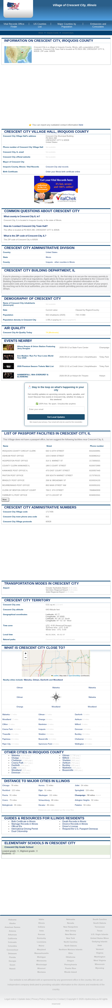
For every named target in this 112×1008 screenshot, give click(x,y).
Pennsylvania (70, 964)
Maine (41, 946)
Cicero (5, 800)
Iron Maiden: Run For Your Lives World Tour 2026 (35, 357)
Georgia (12, 961)
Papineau (6, 739)
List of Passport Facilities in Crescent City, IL (47, 433)
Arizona (12, 931)
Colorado (12, 942)
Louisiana (41, 942)
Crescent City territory (27, 600)
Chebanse (79, 739)
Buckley (78, 734)
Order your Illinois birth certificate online (63, 172)
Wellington (79, 744)
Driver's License (70, 826)
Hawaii (12, 968)
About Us (51, 999)
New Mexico (70, 934)
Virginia (99, 953)
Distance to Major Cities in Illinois (37, 781)
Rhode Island (70, 972)
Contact (61, 999)
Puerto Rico (70, 968)
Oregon (70, 961)
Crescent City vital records (57, 167)
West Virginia (100, 960)
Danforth (44, 680)
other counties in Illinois (64, 262)
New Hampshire (70, 927)
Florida (12, 957)
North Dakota (70, 946)
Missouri (41, 968)
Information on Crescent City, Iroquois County (48, 40)
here (81, 125)
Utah (100, 945)
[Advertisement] (56, 93)
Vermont (100, 949)
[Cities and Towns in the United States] (15, 6)
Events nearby (18, 341)
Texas (99, 931)
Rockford (6, 790)
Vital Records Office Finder (14, 25)
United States (51, 252)
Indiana (41, 927)
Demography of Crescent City (32, 298)
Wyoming (99, 968)
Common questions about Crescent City (42, 211)
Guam (12, 965)
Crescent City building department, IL (39, 270)
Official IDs (16, 826)
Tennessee (100, 927)
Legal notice (10, 999)
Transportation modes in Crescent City (41, 583)
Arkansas (12, 935)
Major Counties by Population (67, 25)
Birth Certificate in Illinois (23, 821)
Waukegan (43, 795)
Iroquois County (52, 33)
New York (70, 938)
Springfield (79, 790)
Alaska (12, 923)
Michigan (41, 957)
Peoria (5, 795)
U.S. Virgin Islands (99, 934)
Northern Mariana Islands (70, 949)
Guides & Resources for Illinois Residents (44, 818)
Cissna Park (7, 729)
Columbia (12, 946)
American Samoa (12, 927)
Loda (13, 768)
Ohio (70, 953)
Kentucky (41, 938)
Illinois (41, 33)
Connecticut (12, 950)
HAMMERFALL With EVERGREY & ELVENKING (32, 376)
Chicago (5, 785)
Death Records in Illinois (74, 821)
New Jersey (70, 931)
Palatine (78, 805)
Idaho (41, 919)
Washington (99, 957)
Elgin (41, 790)
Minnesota (41, 961)
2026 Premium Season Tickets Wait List (35, 366)
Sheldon (42, 734)
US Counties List (39, 25)
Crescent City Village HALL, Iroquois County (46, 131)
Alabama (12, 920)
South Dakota (99, 923)
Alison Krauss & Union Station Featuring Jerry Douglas (36, 347)
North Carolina (70, 942)
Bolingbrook (7, 805)
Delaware (12, 953)
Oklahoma (70, 957)
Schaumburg (44, 800)
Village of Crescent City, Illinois (74, 5)
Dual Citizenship (19, 831)
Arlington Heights (82, 800)
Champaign (80, 795)
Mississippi (41, 964)
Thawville (6, 734)
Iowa (41, 931)
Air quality (14, 328)
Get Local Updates (56, 417)
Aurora (41, 785)
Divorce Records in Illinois (75, 824)
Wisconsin (100, 964)
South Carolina (100, 919)
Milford (78, 724)
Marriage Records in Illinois (24, 824)
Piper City (6, 744)
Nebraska (70, 919)
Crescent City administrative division (39, 248)
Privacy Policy (38, 999)
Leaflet (55, 675)
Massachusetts (41, 953)
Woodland (58, 680)
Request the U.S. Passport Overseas (80, 829)
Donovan (79, 729)
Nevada (70, 923)
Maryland (41, 949)
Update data (24, 999)
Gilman (36, 680)
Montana (41, 972)
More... (5, 500)
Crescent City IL (68, 33)
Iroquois (49, 262)
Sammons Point (45, 744)
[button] (25, 653)
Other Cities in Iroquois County (34, 752)
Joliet (77, 785)
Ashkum (78, 719)
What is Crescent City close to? (34, 647)
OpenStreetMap (74, 675)
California (12, 938)
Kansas (41, 934)
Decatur (42, 805)
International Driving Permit (24, 829)
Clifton (5, 724)
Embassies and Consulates (98, 25)
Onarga (20, 707)
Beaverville (43, 739)
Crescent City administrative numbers (40, 507)
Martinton (43, 724)
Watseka (28, 680)
